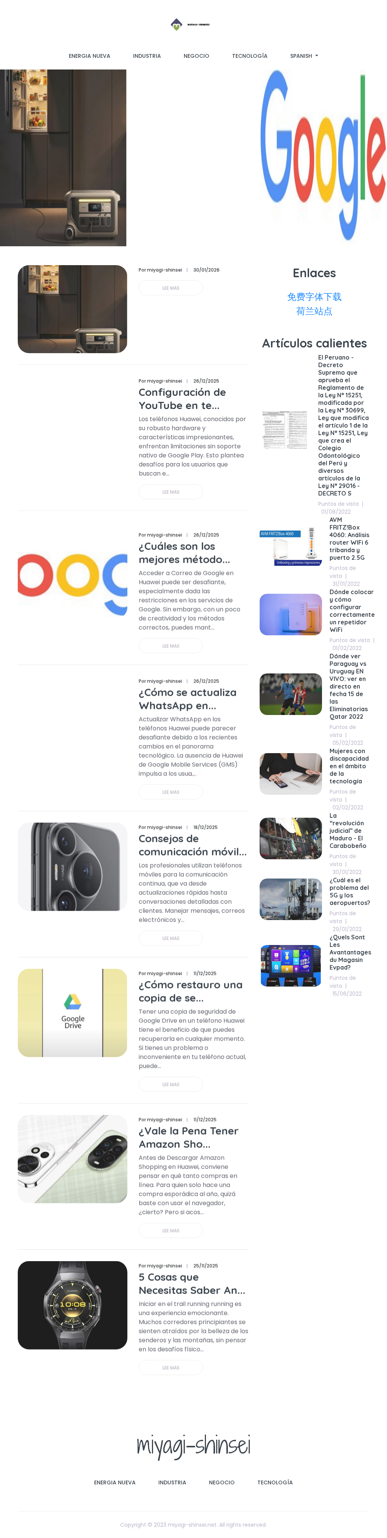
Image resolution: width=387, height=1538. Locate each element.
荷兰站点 (314, 311)
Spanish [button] (302, 56)
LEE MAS (171, 288)
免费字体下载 (314, 296)
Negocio (196, 56)
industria (147, 56)
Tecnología (250, 56)
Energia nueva (89, 56)
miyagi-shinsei (194, 1444)
